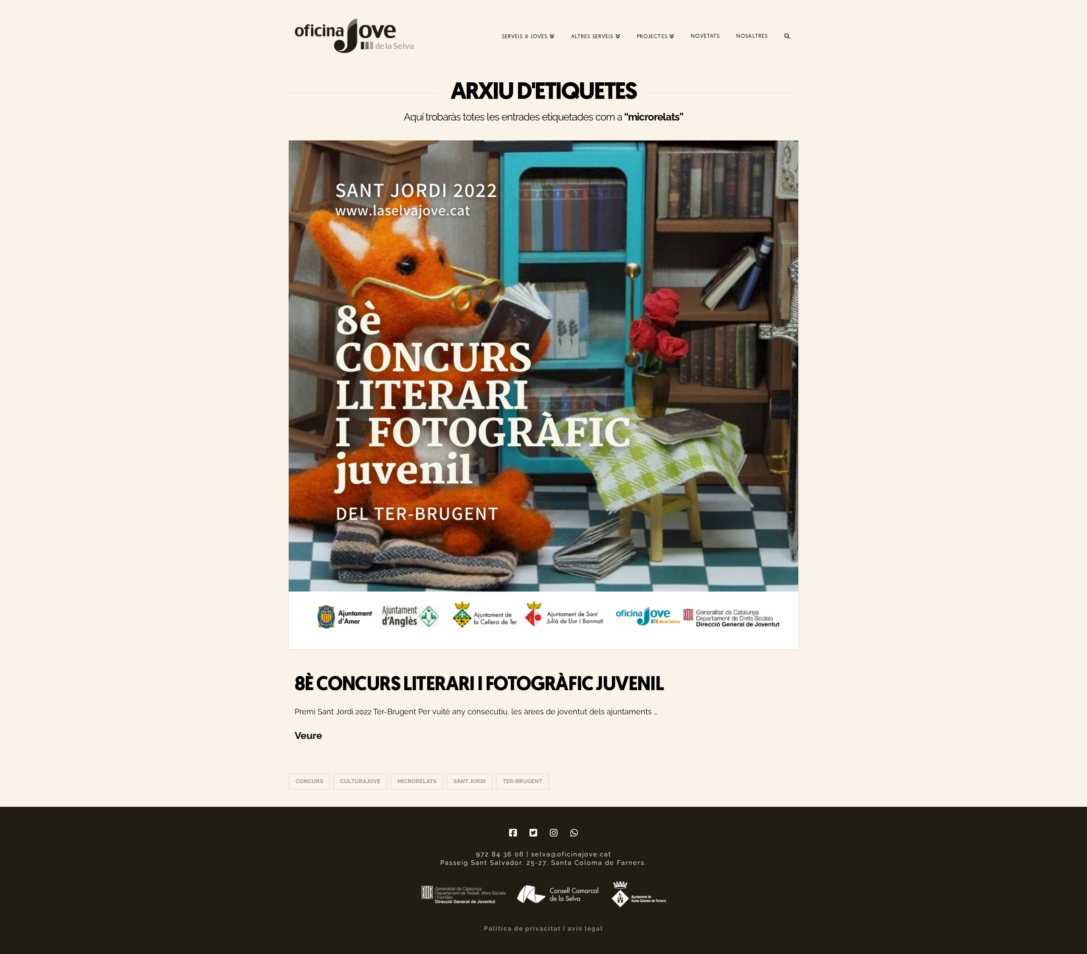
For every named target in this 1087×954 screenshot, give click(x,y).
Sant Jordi (469, 781)
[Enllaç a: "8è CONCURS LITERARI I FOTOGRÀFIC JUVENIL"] (543, 394)
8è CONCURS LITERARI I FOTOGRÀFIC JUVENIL (479, 685)
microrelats (416, 781)
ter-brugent (522, 781)
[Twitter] (533, 832)
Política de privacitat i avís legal (543, 928)
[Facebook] (513, 832)
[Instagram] (554, 832)
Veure (308, 735)
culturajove (360, 781)
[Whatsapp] (574, 832)
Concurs (309, 781)
